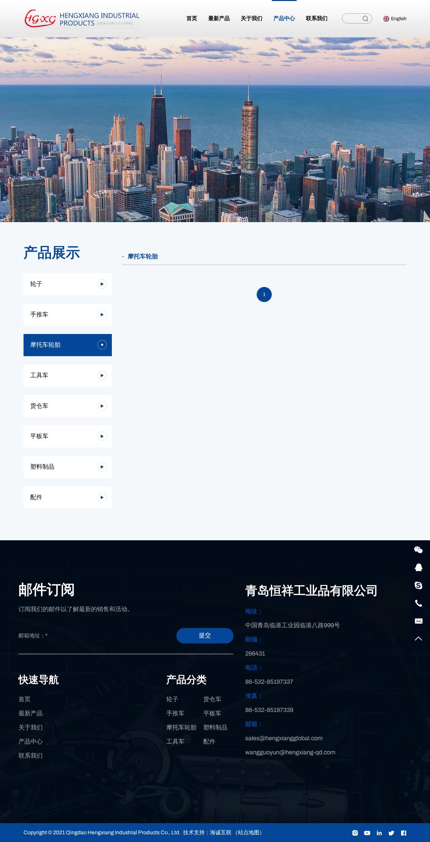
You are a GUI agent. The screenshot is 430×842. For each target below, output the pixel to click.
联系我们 (30, 755)
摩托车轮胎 (45, 344)
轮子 (36, 284)
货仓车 (39, 406)
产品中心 (30, 741)
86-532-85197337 (269, 681)
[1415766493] (419, 567)
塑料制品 (42, 466)
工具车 (39, 375)
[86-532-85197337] (419, 603)
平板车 (39, 436)
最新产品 (30, 713)
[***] (419, 585)
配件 (36, 497)
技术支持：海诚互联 (207, 832)
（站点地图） (248, 832)
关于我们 (30, 727)
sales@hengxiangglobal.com (283, 738)
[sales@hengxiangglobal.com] (419, 621)
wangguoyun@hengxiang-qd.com (290, 752)
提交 (205, 635)
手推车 (39, 314)
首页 (24, 699)
